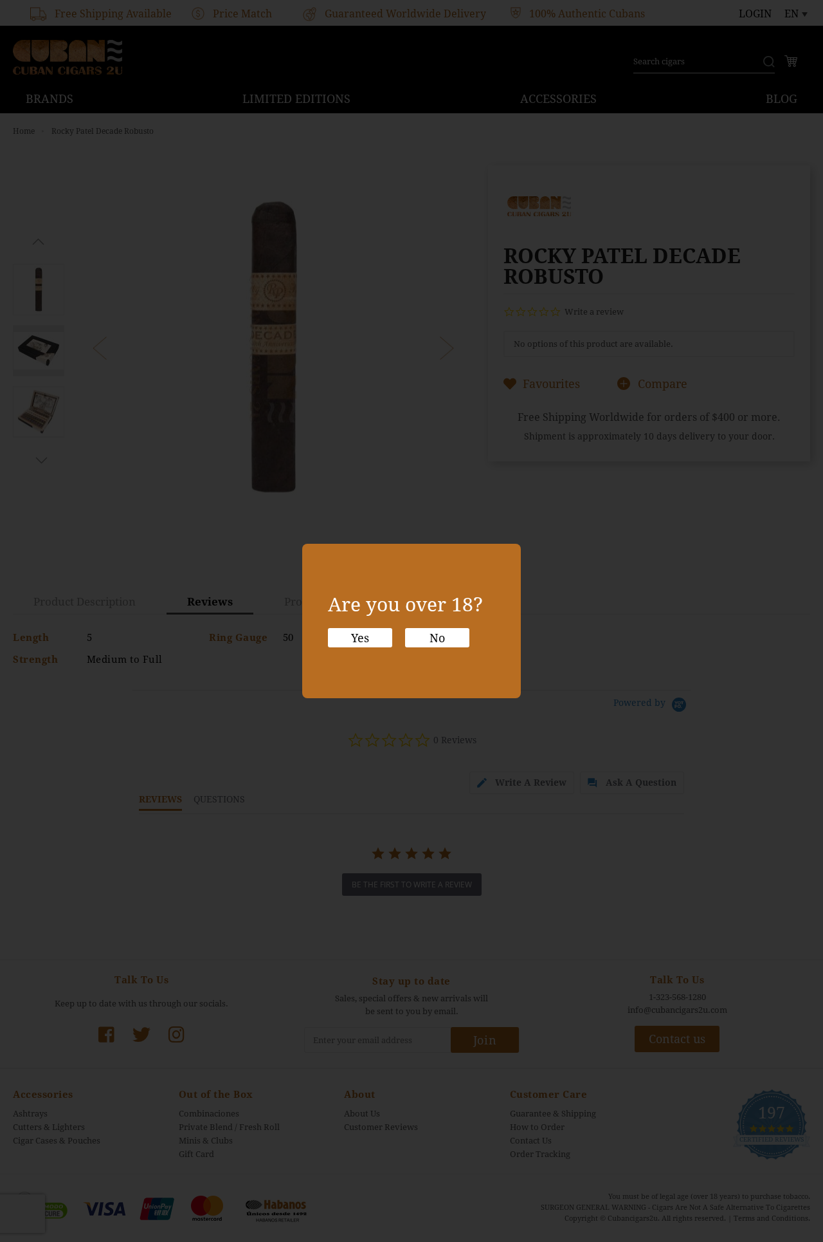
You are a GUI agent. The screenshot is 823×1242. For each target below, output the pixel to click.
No (437, 638)
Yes (360, 638)
